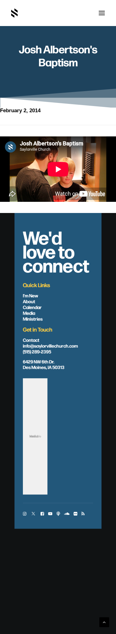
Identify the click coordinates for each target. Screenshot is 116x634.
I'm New (30, 295)
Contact (31, 340)
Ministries (33, 319)
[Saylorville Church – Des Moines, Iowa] (14, 13)
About (29, 301)
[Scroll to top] (104, 621)
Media (29, 313)
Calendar (32, 307)
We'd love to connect (56, 250)
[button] (102, 13)
